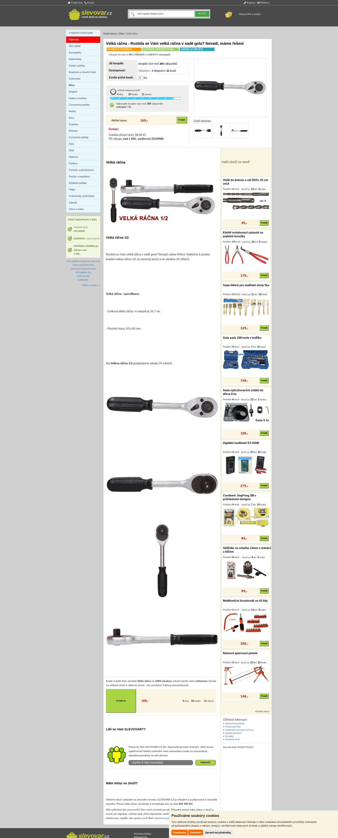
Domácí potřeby (77, 65)
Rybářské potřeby (78, 183)
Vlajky (72, 189)
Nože (71, 144)
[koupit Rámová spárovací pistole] (246, 675)
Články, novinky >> (91, 285)
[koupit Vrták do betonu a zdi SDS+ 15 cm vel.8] (246, 202)
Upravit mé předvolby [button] (218, 832)
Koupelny (73, 124)
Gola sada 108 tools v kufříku (242, 337)
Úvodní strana (76, 2)
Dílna (121, 33)
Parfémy (73, 163)
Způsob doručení (233, 733)
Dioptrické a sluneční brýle (82, 72)
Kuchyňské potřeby (79, 137)
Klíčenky (73, 131)
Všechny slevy (262, 711)
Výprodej (74, 39)
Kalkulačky (83, 280)
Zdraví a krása (76, 209)
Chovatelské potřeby (79, 104)
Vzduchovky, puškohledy (81, 196)
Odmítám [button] (195, 832)
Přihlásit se (264, 2)
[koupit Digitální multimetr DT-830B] (246, 464)
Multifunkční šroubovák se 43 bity (245, 600)
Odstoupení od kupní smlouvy (239, 730)
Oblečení (73, 157)
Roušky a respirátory (79, 176)
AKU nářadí (75, 46)
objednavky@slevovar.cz (168, 818)
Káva (71, 117)
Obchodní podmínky (235, 723)
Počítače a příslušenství (81, 170)
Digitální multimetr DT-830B (241, 442)
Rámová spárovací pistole (240, 653)
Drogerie (73, 91)
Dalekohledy (75, 59)
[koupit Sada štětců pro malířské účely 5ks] (246, 307)
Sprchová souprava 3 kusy (83, 269)
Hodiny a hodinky (77, 98)
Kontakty (229, 736)
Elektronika (74, 78)
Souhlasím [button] (179, 832)
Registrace (250, 2)
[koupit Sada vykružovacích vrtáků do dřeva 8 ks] (246, 412)
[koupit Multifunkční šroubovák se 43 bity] (246, 622)
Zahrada (73, 202)
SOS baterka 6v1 (83, 272)
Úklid (71, 150)
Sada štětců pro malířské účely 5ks (246, 285)
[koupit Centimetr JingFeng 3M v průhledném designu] (246, 517)
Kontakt (90, 2)
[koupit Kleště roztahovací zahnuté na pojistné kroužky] (246, 254)
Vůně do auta (83, 276)
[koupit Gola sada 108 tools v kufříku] (246, 359)
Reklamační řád (232, 727)
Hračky (72, 111)
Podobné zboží (232, 739)
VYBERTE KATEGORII (81, 33)
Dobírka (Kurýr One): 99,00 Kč (127, 134)
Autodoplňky (75, 52)
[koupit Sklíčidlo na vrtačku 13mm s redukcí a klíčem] (246, 570)
